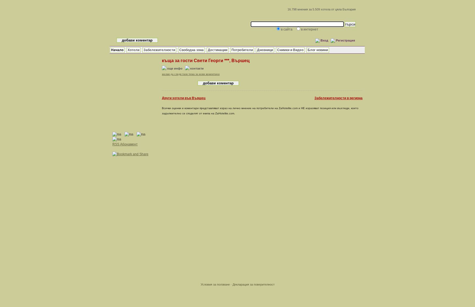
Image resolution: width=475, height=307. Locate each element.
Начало (117, 50)
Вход (324, 40)
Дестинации (217, 50)
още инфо (175, 68)
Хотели (133, 50)
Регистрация (345, 40)
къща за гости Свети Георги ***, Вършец (206, 60)
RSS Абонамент (125, 144)
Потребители (242, 50)
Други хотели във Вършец (183, 98)
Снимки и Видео (290, 50)
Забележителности (159, 50)
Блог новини (318, 50)
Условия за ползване (215, 284)
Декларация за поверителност (254, 284)
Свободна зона (191, 50)
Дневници (265, 50)
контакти (197, 68)
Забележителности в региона (338, 98)
